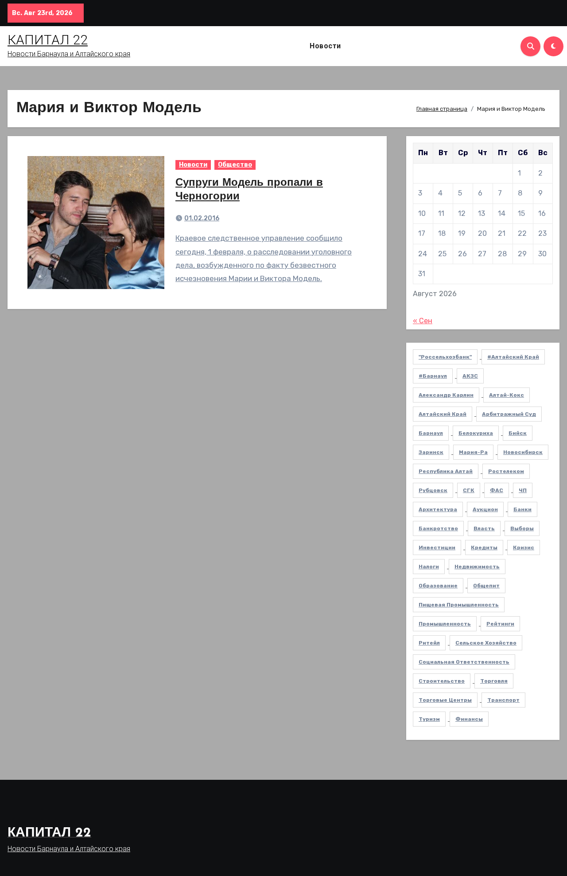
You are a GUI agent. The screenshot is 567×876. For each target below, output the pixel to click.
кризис (523, 547)
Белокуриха (475, 433)
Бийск (518, 433)
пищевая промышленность (459, 605)
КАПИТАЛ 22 (48, 39)
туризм (429, 719)
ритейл (429, 643)
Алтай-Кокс (506, 395)
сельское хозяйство (486, 643)
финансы (469, 719)
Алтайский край (442, 414)
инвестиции (437, 547)
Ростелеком (506, 471)
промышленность (445, 624)
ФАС (496, 490)
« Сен (422, 321)
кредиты (484, 547)
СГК (468, 490)
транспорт (503, 700)
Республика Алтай (446, 471)
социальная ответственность (464, 662)
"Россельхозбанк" (445, 357)
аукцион (485, 509)
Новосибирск (523, 452)
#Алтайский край (513, 357)
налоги (429, 566)
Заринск (431, 452)
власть (484, 528)
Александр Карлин (446, 395)
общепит (486, 586)
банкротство (438, 528)
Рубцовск (433, 490)
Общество (235, 164)
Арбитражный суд (509, 414)
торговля (494, 681)
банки (522, 509)
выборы (522, 528)
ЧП (523, 490)
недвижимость (477, 566)
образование (438, 586)
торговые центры (445, 700)
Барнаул (431, 433)
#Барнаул (433, 376)
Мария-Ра (473, 452)
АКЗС (470, 376)
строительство (442, 681)
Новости (325, 46)
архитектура (438, 509)
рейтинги (500, 624)
